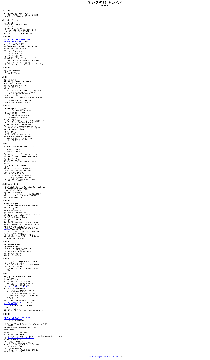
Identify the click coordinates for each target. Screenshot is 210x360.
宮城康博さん (8, 229)
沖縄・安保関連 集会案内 (95, 356)
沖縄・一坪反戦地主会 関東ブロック (19, 286)
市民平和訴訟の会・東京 (15, 302)
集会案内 (98, 358)
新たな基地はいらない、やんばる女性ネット (21, 338)
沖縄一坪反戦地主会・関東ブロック (112, 356)
